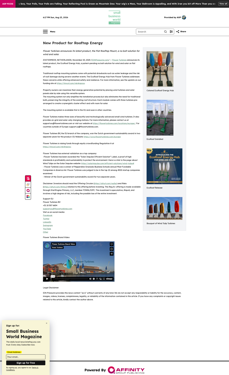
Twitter (46, 219)
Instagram (48, 225)
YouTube (47, 229)
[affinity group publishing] (28, 190)
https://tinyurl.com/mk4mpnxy (71, 83)
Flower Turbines (119, 60)
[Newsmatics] (28, 196)
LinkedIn (47, 222)
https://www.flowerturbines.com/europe (102, 137)
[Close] (46, 323)
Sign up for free (26, 362)
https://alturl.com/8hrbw (55, 187)
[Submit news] (28, 179)
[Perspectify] (28, 185)
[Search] (165, 31)
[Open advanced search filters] (171, 31)
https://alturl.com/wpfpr (105, 183)
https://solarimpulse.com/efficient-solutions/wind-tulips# (107, 163)
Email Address (14, 352)
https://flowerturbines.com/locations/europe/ (114, 123)
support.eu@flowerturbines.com (57, 209)
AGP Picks (7, 4)
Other (45, 232)
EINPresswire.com (100, 60)
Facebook (47, 215)
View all (223, 4)
